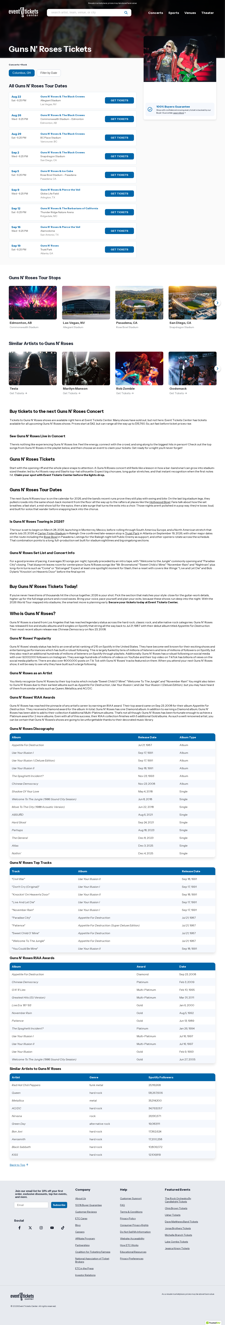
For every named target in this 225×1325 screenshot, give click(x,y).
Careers (79, 1231)
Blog (78, 1225)
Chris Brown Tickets (176, 1208)
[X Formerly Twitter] (30, 1228)
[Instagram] (41, 1228)
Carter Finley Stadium (52, 533)
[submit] (126, 12)
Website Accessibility (132, 1238)
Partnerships (82, 1245)
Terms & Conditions (131, 1211)
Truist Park (132, 533)
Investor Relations (85, 1275)
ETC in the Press (84, 1268)
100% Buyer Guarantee (88, 1205)
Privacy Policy (128, 1218)
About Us (80, 1198)
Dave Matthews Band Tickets (181, 1221)
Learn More (178, 112)
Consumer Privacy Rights (134, 1225)
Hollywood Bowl (159, 502)
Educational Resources (133, 1251)
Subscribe (59, 1205)
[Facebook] (19, 1228)
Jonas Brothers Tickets (178, 1228)
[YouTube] (52, 1228)
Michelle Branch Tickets (178, 1235)
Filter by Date (48, 72)
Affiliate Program (85, 1238)
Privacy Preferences (131, 1258)
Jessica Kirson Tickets (177, 1248)
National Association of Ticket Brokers (92, 1260)
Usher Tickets (172, 1215)
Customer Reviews (86, 1211)
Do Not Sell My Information (135, 1231)
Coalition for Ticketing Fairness (92, 1251)
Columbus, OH (21, 72)
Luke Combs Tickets (176, 1241)
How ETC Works (129, 1245)
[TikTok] (62, 1228)
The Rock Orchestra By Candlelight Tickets (178, 1200)
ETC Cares (81, 1218)
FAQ (122, 1205)
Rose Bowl (50, 537)
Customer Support (131, 1198)
